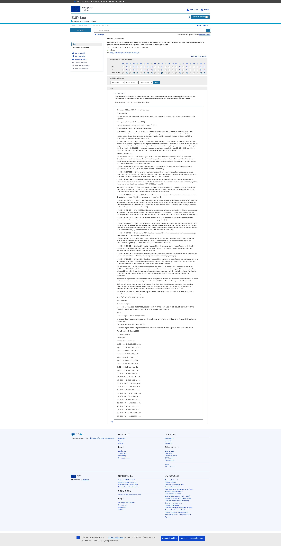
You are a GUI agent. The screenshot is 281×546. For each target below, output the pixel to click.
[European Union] (76, 476)
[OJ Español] (127, 72)
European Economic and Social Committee (178, 498)
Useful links (168, 443)
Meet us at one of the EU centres (128, 487)
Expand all (194, 56)
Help (200, 25)
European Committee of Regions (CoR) (177, 501)
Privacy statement (123, 458)
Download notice (81, 59)
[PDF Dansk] (134, 69)
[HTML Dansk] (134, 66)
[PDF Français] (151, 69)
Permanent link (80, 56)
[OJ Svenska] (204, 72)
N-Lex (167, 464)
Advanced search (204, 34)
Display (156, 82)
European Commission (172, 487)
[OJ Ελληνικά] (144, 72)
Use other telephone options (127, 482)
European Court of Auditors (173, 494)
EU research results (171, 456)
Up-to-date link (80, 53)
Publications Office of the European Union (101, 438)
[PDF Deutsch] (137, 69)
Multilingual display (117, 78)
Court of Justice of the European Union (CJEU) (179, 489)
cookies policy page (116, 537)
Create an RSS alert (81, 68)
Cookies (120, 509)
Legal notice (122, 451)
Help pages (121, 438)
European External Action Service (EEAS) (177, 496)
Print (206, 25)
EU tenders (168, 453)
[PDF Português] (187, 69)
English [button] (206, 9)
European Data (169, 451)
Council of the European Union (174, 484)
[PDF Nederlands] (180, 69)
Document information (81, 48)
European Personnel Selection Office (176, 512)
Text (74, 44)
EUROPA (74, 25)
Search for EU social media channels (129, 495)
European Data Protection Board (175, 510)
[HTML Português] (187, 66)
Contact (120, 441)
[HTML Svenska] (204, 66)
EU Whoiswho (169, 458)
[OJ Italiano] (162, 72)
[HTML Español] (127, 66)
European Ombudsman (172, 505)
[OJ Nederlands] (180, 72)
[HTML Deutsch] (137, 66)
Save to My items (81, 62)
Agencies (168, 517)
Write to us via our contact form (128, 484)
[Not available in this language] (123, 66)
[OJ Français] (151, 72)
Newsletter (168, 441)
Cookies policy (122, 453)
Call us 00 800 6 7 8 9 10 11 (126, 480)
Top (112, 422)
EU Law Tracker (170, 467)
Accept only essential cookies (191, 538)
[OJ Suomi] (201, 72)
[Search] (208, 30)
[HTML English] (148, 66)
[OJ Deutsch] (137, 72)
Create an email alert (82, 65)
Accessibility (122, 456)
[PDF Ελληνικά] (144, 69)
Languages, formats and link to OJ (122, 59)
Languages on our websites (126, 503)
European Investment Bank (173, 503)
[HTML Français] (151, 66)
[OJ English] (148, 72)
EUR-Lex (78, 18)
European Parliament (171, 480)
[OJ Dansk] (134, 72)
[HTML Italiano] (162, 66)
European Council (170, 482)
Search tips (100, 34)
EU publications (170, 460)
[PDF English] (148, 69)
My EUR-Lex (194, 9)
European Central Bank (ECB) (174, 491)
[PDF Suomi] (201, 69)
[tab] (157, 59)
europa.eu (86, 479)
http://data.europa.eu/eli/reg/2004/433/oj (124, 53)
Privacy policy (122, 505)
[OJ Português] (187, 72)
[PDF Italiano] (162, 69)
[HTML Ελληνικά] (144, 66)
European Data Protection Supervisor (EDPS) (179, 507)
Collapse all (203, 56)
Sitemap (120, 443)
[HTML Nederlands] (180, 66)
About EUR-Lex (169, 438)
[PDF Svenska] (204, 69)
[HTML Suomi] (201, 66)
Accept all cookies (169, 538)
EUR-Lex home (83, 25)
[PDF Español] (127, 69)
